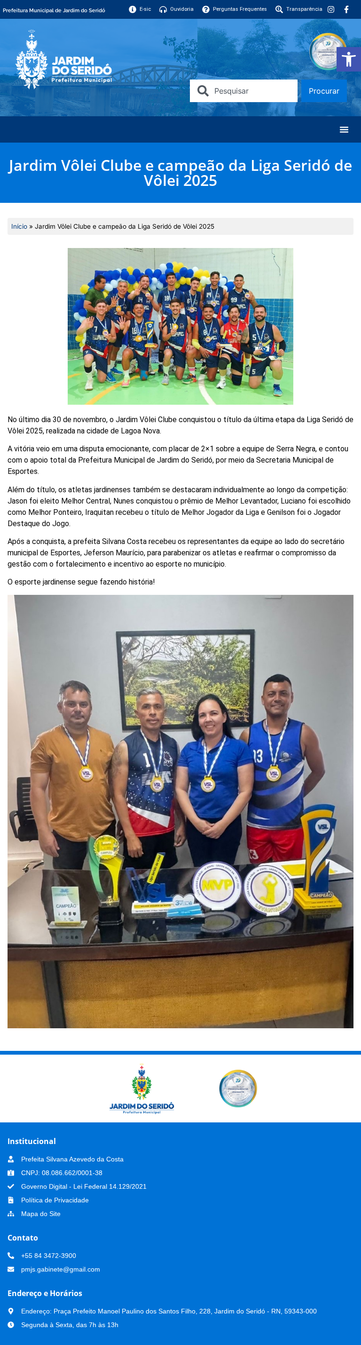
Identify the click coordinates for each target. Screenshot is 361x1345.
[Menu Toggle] (344, 129)
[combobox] (244, 91)
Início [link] (19, 226)
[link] (349, 59)
